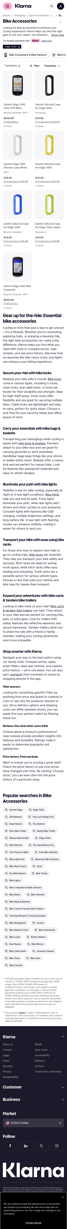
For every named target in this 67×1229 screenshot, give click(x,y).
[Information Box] (19, 66)
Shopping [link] (19, 15)
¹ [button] (11, 122)
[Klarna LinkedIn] (25, 1146)
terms (22, 1012)
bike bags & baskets (31, 443)
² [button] (47, 122)
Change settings (34, 1223)
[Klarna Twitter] (41, 1146)
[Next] (59, 55)
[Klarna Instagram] (56, 1146)
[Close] (62, 1197)
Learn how (46, 40)
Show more (57, 34)
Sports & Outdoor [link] (39, 15)
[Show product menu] (60, 21)
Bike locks (54, 379)
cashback (16, 674)
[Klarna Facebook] (10, 1146)
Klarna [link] (6, 15)
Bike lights (52, 494)
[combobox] (52, 66)
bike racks (36, 554)
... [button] (54, 15)
